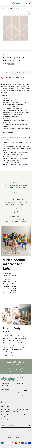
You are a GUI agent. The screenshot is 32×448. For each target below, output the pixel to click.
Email (2, 422)
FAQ (17, 380)
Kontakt (19, 385)
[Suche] (27, 3)
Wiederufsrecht (21, 219)
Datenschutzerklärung (22, 390)
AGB (18, 392)
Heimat (2, 8)
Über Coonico (20, 383)
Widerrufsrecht (20, 395)
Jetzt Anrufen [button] (16, 369)
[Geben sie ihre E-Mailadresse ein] (29, 425)
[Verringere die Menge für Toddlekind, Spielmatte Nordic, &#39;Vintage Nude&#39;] (2, 73)
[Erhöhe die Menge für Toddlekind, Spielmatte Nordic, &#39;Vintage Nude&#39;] (6, 73)
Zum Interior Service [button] (8, 355)
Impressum (19, 388)
